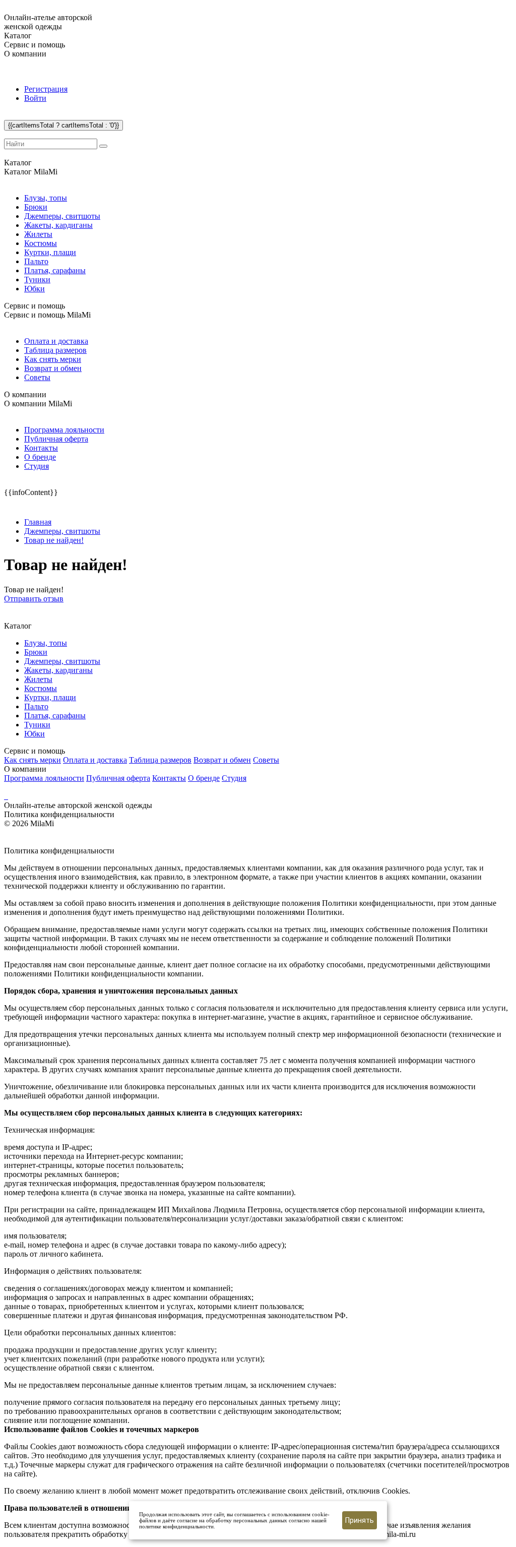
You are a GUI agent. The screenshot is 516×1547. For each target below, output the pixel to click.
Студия (36, 466)
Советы (37, 377)
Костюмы (40, 243)
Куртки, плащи (50, 252)
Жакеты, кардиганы (58, 225)
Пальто (36, 261)
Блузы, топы (45, 198)
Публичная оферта (56, 439)
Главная (37, 522)
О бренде (40, 457)
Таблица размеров (55, 350)
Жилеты (38, 234)
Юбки (34, 288)
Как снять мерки (52, 359)
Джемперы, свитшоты (62, 216)
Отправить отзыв (33, 598)
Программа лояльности (64, 429)
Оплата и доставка (56, 341)
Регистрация (46, 89)
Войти (35, 98)
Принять (359, 1520)
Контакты (41, 448)
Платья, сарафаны (55, 270)
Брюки (35, 207)
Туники (37, 279)
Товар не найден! (54, 540)
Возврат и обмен (53, 368)
